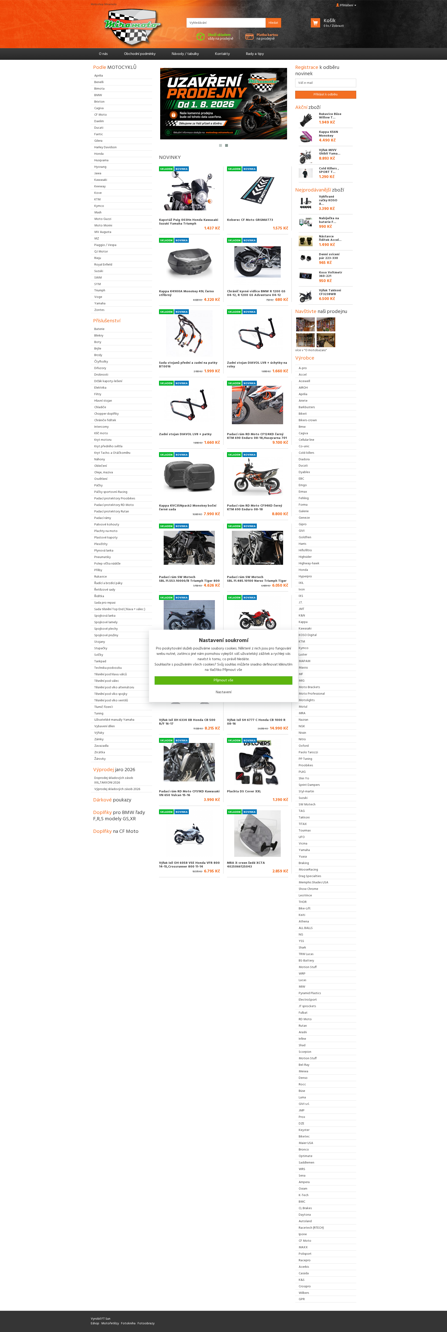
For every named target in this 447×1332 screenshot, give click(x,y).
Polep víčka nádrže (107, 563)
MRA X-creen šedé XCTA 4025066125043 (246, 864)
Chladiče (100, 407)
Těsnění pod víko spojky (110, 694)
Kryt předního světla (108, 446)
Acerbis (304, 1267)
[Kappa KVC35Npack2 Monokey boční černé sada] (189, 476)
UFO (302, 837)
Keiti (302, 915)
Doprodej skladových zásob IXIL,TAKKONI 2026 (113, 780)
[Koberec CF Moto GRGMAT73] (257, 190)
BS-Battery (306, 960)
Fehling (304, 498)
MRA (302, 713)
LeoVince (305, 895)
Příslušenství (106, 321)
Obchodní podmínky (140, 54)
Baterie (99, 329)
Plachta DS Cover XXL (244, 791)
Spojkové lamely (106, 622)
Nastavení (223, 692)
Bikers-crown (308, 420)
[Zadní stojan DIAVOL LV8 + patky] (189, 405)
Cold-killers (306, 453)
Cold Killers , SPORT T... (329, 170)
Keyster (304, 1130)
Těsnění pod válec (106, 681)
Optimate (305, 1156)
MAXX (303, 1247)
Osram (303, 1188)
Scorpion (305, 1052)
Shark (302, 947)
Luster (303, 654)
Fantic (98, 134)
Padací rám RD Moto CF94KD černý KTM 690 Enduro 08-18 (254, 507)
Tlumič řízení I (103, 707)
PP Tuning (305, 759)
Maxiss (303, 667)
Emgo (303, 485)
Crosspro (305, 1286)
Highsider (305, 557)
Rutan (303, 1026)
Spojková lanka (104, 616)
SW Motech (307, 804)
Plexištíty (101, 544)
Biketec (304, 1136)
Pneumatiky (102, 557)
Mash (98, 212)
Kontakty (222, 54)
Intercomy (101, 427)
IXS (301, 596)
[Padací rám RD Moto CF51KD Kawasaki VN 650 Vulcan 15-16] (189, 762)
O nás (103, 54)
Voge (98, 297)
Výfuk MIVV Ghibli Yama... (329, 152)
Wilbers (304, 1293)
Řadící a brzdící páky (108, 583)
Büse (302, 1091)
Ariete (303, 401)
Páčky (98, 485)
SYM (97, 284)
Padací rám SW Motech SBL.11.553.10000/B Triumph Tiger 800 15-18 (189, 581)
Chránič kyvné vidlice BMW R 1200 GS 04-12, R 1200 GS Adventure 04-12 (256, 293)
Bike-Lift (305, 908)
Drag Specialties (310, 876)
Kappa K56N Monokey (328, 133)
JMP (302, 1110)
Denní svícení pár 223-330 (329, 256)
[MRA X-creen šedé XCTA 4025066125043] (257, 833)
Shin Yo (304, 778)
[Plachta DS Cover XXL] (257, 762)
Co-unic (304, 446)
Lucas (302, 980)
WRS (302, 1169)
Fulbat (303, 1013)
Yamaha (304, 850)
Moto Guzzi (102, 219)
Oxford (304, 746)
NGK (302, 726)
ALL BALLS (306, 928)
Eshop (95, 1323)
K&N (302, 615)
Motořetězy (110, 1323)
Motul (303, 707)
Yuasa (303, 856)
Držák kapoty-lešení (108, 381)
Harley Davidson (105, 147)
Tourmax (305, 830)
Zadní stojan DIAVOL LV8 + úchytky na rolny (257, 364)
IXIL (301, 583)
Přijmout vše (223, 680)
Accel (303, 374)
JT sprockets (307, 1006)
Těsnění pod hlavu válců (110, 674)
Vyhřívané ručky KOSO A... (328, 200)
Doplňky (119, 816)
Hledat (273, 23)
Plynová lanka (103, 550)
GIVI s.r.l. (304, 1104)
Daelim (99, 121)
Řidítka (99, 596)
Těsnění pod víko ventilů (111, 700)
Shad (302, 1045)
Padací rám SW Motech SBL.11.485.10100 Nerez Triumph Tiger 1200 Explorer (257, 581)
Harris (302, 544)
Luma (302, 1097)
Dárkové (112, 800)
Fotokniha (128, 1323)
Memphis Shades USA (313, 882)
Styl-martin (306, 791)
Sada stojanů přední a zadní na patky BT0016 (188, 364)
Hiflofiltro (305, 550)
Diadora (304, 459)
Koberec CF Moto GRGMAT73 (250, 220)
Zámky (99, 739)
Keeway (100, 186)
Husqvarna (101, 160)
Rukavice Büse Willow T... (330, 115)
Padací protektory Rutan (111, 511)
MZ (96, 238)
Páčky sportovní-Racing (110, 492)
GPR (302, 1299)
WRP (302, 973)
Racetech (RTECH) (311, 1228)
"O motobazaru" (315, 350)
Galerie (304, 511)
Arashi (303, 1032)
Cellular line (306, 440)
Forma (303, 505)
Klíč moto (101, 433)
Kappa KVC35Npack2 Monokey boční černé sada (187, 507)
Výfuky (99, 733)
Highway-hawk (309, 563)
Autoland (305, 1221)
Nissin (302, 733)
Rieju (97, 258)
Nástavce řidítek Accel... (330, 238)
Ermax (303, 491)
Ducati (303, 465)
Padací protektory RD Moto (114, 505)
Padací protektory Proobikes (114, 498)
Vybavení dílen (104, 726)
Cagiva (303, 433)
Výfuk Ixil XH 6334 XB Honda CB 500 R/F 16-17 (187, 721)
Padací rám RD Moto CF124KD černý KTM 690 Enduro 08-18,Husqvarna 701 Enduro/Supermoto (257, 438)
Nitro (302, 739)
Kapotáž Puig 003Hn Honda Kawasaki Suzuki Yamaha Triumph (188, 221)
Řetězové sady (104, 589)
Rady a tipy (255, 54)
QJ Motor (101, 251)
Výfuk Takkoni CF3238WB (330, 292)
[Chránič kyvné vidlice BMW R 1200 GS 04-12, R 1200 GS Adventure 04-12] (257, 262)
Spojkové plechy (106, 629)
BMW (98, 95)
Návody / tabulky (185, 54)
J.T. (300, 602)
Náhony (99, 459)
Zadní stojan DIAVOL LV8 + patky (185, 434)
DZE (301, 1123)
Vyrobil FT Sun (100, 1319)
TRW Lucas (306, 954)
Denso (303, 1078)
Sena (302, 1175)
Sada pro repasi (104, 602)
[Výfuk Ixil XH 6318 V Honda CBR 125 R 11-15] (189, 619)
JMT (301, 609)
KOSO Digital (308, 635)
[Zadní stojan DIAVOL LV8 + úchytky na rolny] (257, 333)
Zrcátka (99, 752)
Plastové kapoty (106, 537)
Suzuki (303, 798)
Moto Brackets (309, 687)
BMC (302, 1201)
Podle (114, 67)
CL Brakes (305, 1208)
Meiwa (303, 1071)
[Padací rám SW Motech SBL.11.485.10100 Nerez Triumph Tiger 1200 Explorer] (257, 548)
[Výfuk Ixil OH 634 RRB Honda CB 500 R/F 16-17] (257, 619)
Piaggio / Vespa (105, 245)
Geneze (304, 518)
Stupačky (100, 648)
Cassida (304, 1273)
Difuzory (100, 368)
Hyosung (100, 167)
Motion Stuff (308, 967)
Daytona (305, 1215)
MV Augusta (102, 232)
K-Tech (303, 1195)
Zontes (99, 310)
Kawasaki (305, 628)
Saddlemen (306, 1162)
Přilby (98, 570)
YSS (301, 941)
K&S (302, 1280)
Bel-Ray (304, 1065)
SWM (98, 277)
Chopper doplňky (106, 414)
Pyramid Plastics (310, 993)
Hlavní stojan (103, 401)
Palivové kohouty (106, 524)
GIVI (302, 531)
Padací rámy (102, 518)
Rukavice (100, 576)
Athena (304, 921)
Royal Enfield (103, 264)
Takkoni (304, 817)
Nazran (303, 720)
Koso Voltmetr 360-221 (330, 274)
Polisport (305, 1254)
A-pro (303, 368)
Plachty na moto (106, 531)
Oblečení (100, 466)
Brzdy (98, 355)
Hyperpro (305, 576)
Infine (302, 1039)
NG (301, 934)
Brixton (99, 101)
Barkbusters (307, 407)
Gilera (98, 141)
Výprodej (114, 770)
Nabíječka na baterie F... (329, 220)
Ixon (302, 589)
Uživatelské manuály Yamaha (114, 720)
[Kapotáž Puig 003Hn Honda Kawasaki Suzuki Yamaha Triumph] (189, 190)
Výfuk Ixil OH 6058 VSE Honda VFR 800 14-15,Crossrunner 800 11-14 (189, 864)
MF (301, 674)
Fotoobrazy (146, 1323)
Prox (302, 1117)
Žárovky (100, 759)
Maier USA (306, 1143)
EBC (301, 478)
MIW (302, 986)
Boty (97, 342)
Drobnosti (101, 374)
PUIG (302, 772)
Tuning (98, 713)
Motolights (307, 700)
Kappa (303, 622)
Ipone (303, 1234)
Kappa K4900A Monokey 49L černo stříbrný (186, 293)
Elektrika (100, 387)
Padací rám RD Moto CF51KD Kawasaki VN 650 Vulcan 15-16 (189, 793)
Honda (303, 570)
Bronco (304, 1149)
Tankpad (100, 661)
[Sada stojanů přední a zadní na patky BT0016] (189, 333)
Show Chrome (308, 889)
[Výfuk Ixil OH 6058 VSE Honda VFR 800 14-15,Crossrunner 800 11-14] (189, 833)
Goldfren (305, 537)
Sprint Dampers (309, 785)
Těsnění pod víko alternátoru (114, 687)
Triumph (99, 290)
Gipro (303, 524)
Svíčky (98, 655)
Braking (304, 863)
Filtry (97, 394)
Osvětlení (100, 479)
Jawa (97, 173)
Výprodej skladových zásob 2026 (117, 789)
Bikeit (303, 414)
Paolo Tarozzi (308, 752)
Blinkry (98, 335)
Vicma (303, 843)
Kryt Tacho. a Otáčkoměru (112, 453)
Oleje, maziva (103, 472)
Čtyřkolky (101, 361)
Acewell (304, 381)
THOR (303, 902)
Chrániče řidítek (105, 420)
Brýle (97, 348)
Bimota (99, 88)
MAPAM (304, 661)
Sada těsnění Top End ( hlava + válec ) (119, 609)
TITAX (303, 824)
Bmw (302, 427)
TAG (302, 811)
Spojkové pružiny (106, 635)
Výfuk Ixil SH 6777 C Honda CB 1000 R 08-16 (256, 721)
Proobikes (306, 765)
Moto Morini (103, 225)
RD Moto (305, 1019)
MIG (302, 680)
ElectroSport (308, 999)
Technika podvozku (108, 668)
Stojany (99, 642)
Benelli (99, 82)
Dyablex (304, 472)
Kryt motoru (103, 440)
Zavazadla (101, 746)
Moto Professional (312, 693)
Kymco (303, 648)
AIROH (303, 387)
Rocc (302, 1084)
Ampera (304, 1182)
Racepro (305, 1260)
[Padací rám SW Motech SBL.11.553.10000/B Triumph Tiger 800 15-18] (189, 548)
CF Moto (305, 1241)
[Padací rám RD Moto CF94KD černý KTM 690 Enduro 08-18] (257, 476)
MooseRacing (308, 869)
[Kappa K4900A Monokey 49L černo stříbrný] (189, 262)
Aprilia (303, 394)
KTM (302, 641)
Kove (98, 193)
